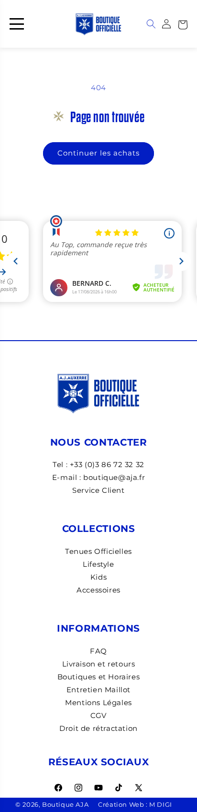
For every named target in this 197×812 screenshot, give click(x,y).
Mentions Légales (98, 702)
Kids (98, 577)
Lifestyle (98, 564)
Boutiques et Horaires (98, 676)
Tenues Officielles (98, 551)
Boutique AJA (65, 804)
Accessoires (98, 589)
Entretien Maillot (98, 689)
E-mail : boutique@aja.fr (98, 477)
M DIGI (160, 804)
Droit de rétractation (98, 728)
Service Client (98, 490)
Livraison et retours (98, 663)
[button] (182, 23)
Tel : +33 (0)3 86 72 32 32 (98, 464)
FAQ (98, 651)
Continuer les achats (98, 152)
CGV (98, 715)
